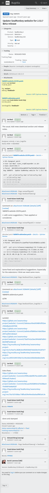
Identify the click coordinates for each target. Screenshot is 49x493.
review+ (7, 88)
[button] (43, 3)
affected (21, 428)
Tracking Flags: (7, 57)
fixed (24, 62)
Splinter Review (41, 94)
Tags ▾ (33, 115)
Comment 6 (10, 366)
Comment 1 (10, 151)
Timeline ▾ (43, 115)
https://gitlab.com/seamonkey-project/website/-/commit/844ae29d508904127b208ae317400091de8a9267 (24, 384)
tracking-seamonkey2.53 (10, 430)
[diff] (39, 206)
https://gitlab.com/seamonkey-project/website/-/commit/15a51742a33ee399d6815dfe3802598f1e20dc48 (24, 339)
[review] (5, 208)
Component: (9, 34)
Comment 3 (10, 230)
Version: (10, 37)
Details (28, 94)
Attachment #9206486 (9, 191)
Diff (33, 94)
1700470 (10, 406)
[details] (33, 206)
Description (11, 121)
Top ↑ (4, 485)
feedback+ (11, 90)
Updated (10, 137)
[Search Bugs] (36, 3)
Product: (10, 32)
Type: (11, 40)
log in (13, 472)
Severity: (10, 46)
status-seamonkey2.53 (9, 428)
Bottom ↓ (24, 115)
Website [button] (18, 34)
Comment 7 (10, 414)
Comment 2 (10, 201)
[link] (24, 173)
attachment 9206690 (21, 289)
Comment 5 (10, 313)
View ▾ (44, 8)
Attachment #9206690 (9, 277)
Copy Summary (31, 8)
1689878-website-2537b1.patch (12, 81)
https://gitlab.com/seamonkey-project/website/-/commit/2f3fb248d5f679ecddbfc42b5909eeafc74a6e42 (24, 376)
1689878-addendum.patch (11, 98)
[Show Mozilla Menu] (8, 3)
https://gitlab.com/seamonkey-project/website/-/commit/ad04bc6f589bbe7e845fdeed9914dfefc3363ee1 (24, 331)
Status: (11, 54)
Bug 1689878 (15, 14)
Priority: (10, 43)
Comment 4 (10, 284)
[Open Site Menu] (3, 3)
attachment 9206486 (21, 206)
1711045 (9, 456)
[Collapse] (45, 120)
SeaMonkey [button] (19, 32)
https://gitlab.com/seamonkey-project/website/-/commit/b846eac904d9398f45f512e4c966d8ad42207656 (24, 323)
